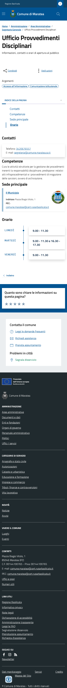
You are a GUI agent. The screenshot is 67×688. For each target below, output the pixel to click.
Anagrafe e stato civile (14, 461)
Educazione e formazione (15, 477)
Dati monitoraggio (11, 672)
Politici (5, 438)
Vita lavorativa (10, 493)
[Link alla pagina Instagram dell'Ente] (10, 655)
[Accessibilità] (8, 679)
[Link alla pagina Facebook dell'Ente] (4, 655)
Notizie (5, 510)
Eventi (5, 539)
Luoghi (5, 534)
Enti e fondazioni (11, 422)
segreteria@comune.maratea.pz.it (32, 153)
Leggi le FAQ (8, 626)
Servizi (38, 672)
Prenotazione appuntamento (17, 634)
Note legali (8, 612)
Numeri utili (8, 584)
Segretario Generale (11, 29)
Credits (59, 672)
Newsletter (8, 659)
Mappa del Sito (23, 676)
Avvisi (5, 516)
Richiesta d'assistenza (14, 638)
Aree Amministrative (40, 26)
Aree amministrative (13, 412)
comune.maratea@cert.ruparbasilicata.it (27, 207)
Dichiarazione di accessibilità (17, 618)
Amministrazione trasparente (18, 622)
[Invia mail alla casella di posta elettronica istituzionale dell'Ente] (31, 568)
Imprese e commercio (13, 482)
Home (5, 26)
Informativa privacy (12, 607)
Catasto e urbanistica (13, 472)
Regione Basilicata (12, 3)
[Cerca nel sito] (57, 14)
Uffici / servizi (9, 443)
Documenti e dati (11, 417)
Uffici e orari (8, 579)
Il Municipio (12, 193)
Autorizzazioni (9, 466)
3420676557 (23, 149)
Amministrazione (19, 26)
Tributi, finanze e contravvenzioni (19, 487)
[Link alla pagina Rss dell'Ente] (16, 655)
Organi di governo (11, 428)
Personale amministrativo (16, 433)
